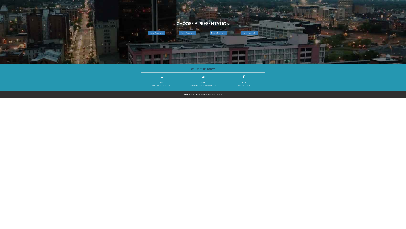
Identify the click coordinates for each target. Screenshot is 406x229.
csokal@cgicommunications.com (203, 85)
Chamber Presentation (218, 33)
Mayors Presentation (188, 33)
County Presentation (249, 33)
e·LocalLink (219, 94)
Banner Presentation (157, 33)
